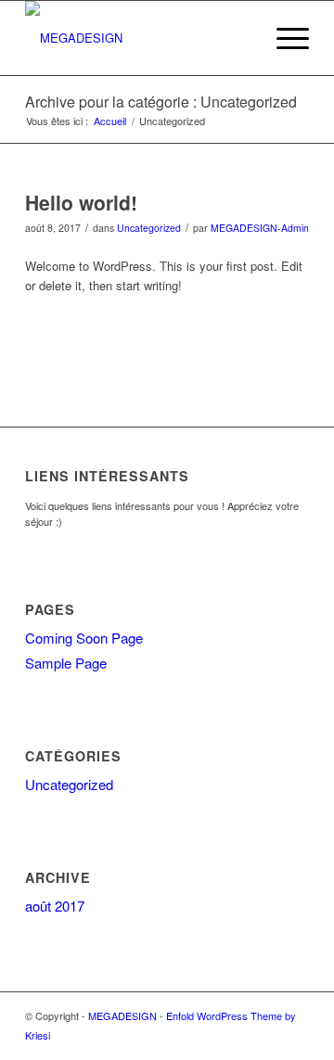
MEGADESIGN (122, 1015)
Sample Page (66, 662)
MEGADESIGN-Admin (260, 228)
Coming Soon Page (84, 637)
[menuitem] (240, 38)
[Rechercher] (240, 38)
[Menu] (283, 38)
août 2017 (54, 905)
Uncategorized (149, 228)
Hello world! (81, 202)
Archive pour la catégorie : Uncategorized (161, 101)
